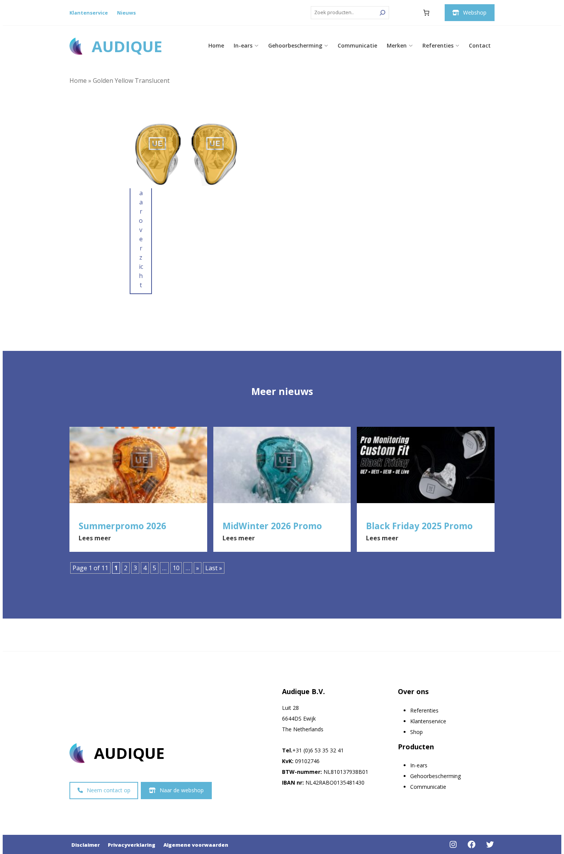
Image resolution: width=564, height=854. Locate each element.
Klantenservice (88, 12)
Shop (416, 732)
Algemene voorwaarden (195, 844)
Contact (480, 45)
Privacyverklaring (131, 844)
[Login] (407, 13)
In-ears (243, 45)
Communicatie (357, 45)
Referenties (438, 45)
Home (216, 45)
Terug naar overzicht (141, 211)
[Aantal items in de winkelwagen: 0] (426, 12)
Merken (397, 45)
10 (176, 568)
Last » (213, 568)
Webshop (474, 12)
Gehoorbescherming (295, 45)
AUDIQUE (127, 46)
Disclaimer (85, 844)
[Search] (382, 12)
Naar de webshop (182, 790)
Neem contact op (108, 790)
